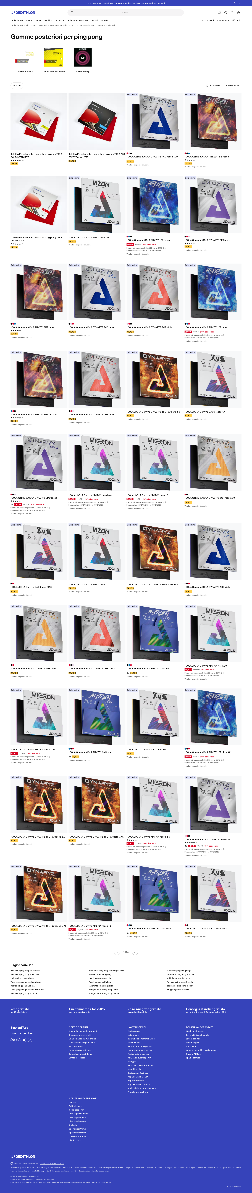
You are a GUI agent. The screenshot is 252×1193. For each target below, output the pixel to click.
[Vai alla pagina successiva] (135, 952)
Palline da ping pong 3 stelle (23, 993)
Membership (223, 20)
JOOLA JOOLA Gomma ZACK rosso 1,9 (205, 412)
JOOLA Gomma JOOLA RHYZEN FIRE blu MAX (33, 414)
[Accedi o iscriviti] (232, 12)
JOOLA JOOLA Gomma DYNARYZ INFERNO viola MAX (96, 836)
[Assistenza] (226, 12)
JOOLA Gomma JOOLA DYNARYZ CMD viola (207, 839)
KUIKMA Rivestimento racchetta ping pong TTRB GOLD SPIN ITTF (36, 239)
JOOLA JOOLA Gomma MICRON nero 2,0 (206, 665)
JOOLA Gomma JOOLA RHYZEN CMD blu (90, 752)
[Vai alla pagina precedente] (117, 952)
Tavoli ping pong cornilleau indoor (26, 982)
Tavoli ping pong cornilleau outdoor (27, 989)
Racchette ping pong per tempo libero (106, 970)
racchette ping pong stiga (179, 970)
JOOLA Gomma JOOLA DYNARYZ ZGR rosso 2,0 (210, 498)
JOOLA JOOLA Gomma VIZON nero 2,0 (89, 237)
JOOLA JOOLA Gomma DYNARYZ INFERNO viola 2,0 (153, 584)
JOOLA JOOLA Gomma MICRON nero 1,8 (147, 495)
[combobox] (234, 85)
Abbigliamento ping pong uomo (103, 989)
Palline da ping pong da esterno (25, 970)
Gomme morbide (25, 72)
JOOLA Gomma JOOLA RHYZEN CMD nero (148, 668)
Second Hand (207, 20)
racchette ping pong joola (101, 986)
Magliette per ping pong (100, 974)
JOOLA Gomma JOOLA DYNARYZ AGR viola (149, 327)
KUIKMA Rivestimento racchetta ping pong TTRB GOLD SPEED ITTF (36, 156)
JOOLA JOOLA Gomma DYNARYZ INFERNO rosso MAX (38, 926)
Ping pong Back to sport (178, 989)
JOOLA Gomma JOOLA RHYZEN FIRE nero (32, 327)
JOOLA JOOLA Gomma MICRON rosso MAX (32, 749)
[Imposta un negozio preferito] (219, 12)
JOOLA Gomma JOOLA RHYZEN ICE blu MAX (207, 752)
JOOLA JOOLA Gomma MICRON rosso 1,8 (90, 926)
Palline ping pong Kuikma (22, 978)
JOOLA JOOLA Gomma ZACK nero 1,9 (146, 749)
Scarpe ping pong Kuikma (22, 986)
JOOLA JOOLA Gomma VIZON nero (87, 584)
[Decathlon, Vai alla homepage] (22, 12)
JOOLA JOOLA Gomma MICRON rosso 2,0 (148, 836)
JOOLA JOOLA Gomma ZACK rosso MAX (206, 928)
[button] (165, 248)
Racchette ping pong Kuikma (180, 974)
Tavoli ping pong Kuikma (100, 982)
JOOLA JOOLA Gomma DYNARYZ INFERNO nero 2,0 (153, 412)
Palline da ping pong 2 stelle (180, 982)
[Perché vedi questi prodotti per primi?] (207, 85)
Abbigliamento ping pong (178, 978)
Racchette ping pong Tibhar (180, 986)
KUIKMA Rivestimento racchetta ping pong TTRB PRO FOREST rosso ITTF (97, 156)
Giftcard (236, 20)
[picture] (38, 121)
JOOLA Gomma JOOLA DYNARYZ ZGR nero (33, 668)
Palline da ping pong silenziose (25, 974)
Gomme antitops (83, 72)
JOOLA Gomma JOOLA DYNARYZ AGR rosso (92, 668)
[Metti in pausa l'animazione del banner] (235, 3)
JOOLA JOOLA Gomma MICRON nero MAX (90, 495)
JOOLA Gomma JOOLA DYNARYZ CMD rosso (33, 498)
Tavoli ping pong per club (100, 978)
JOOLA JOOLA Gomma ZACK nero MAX (31, 587)
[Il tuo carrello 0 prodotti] (238, 12)
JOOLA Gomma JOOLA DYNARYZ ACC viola (207, 587)
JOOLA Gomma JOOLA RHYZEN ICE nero (206, 327)
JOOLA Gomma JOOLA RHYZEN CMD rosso (149, 928)
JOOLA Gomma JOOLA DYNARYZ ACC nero (91, 327)
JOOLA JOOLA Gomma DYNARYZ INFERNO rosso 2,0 (37, 836)
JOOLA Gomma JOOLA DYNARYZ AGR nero (91, 414)
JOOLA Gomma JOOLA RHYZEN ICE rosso (148, 240)
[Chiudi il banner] (239, 3)
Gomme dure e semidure (53, 72)
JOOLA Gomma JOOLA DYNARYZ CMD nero (207, 240)
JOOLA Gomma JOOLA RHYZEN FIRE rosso (207, 156)
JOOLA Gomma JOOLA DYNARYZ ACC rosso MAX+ (153, 156)
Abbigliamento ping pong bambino (105, 993)
